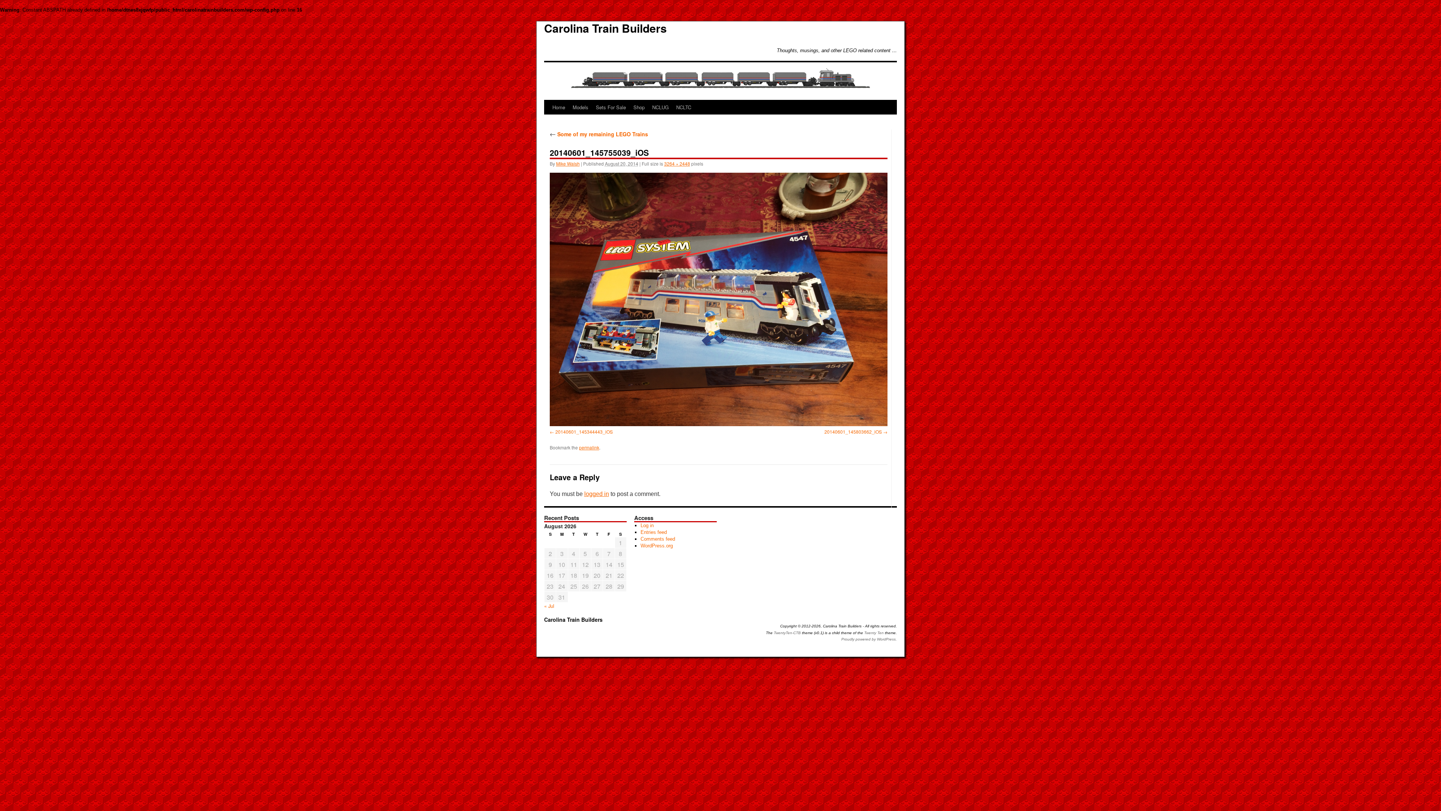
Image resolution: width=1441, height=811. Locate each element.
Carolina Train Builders (605, 28)
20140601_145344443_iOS (584, 431)
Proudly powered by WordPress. (869, 639)
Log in (647, 525)
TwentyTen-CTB (787, 633)
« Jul (549, 605)
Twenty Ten (874, 633)
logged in (596, 494)
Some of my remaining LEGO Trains (599, 134)
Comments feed (658, 539)
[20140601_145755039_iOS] (718, 299)
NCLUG (660, 107)
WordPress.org (657, 546)
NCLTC (683, 107)
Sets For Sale (611, 107)
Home (558, 107)
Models (580, 107)
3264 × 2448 (677, 163)
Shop (639, 107)
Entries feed (654, 532)
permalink (589, 447)
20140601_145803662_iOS (853, 431)
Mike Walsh (568, 163)
